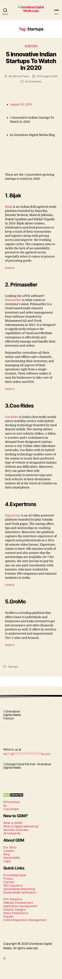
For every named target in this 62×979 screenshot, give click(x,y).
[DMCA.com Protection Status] (31, 795)
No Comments (33, 81)
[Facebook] (7, 739)
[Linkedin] (16, 739)
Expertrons (13, 515)
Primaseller (13, 300)
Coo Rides (12, 417)
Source (10, 268)
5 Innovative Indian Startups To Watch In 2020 (31, 61)
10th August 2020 (47, 76)
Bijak (8, 207)
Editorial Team (20, 76)
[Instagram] (25, 739)
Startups (31, 45)
